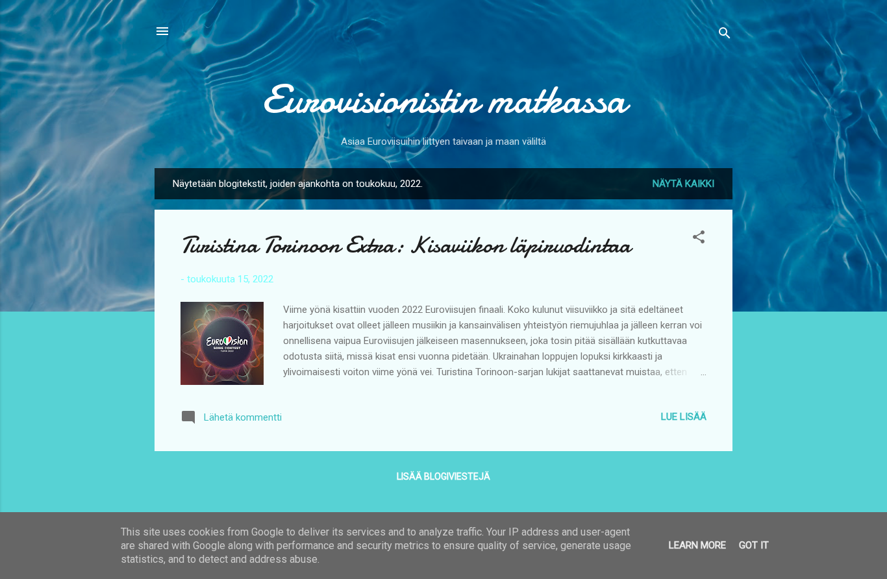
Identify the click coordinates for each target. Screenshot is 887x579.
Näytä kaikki (683, 184)
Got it (754, 545)
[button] (698, 239)
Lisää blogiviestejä (443, 476)
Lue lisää (683, 417)
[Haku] (724, 35)
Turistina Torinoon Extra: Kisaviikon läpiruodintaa (406, 245)
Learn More (697, 545)
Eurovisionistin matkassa (444, 99)
